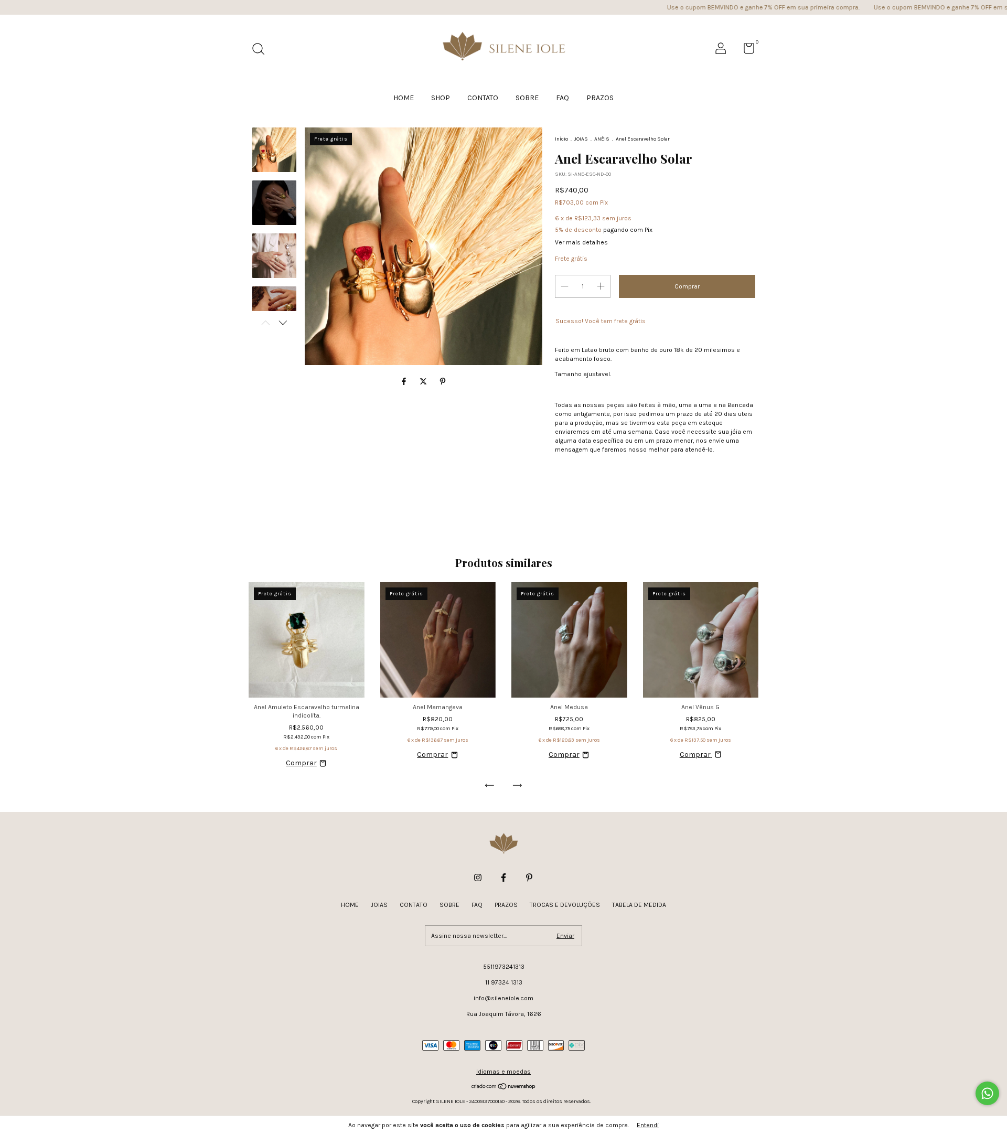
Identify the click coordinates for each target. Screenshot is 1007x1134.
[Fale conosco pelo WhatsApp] (987, 1093)
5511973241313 (503, 966)
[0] (745, 51)
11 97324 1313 (503, 982)
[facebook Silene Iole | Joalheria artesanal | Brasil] (503, 877)
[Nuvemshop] (504, 1087)
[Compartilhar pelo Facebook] (404, 382)
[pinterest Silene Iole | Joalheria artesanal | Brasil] (529, 877)
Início (561, 139)
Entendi (648, 1125)
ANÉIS (601, 139)
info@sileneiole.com (503, 998)
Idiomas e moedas (503, 1071)
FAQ (562, 97)
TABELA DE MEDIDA (639, 904)
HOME (403, 97)
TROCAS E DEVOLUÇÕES (565, 904)
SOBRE (527, 97)
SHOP (440, 97)
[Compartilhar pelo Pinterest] (442, 382)
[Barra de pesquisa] (262, 50)
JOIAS (581, 139)
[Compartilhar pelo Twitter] (424, 382)
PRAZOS (600, 97)
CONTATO (482, 97)
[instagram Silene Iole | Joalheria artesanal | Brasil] (478, 877)
